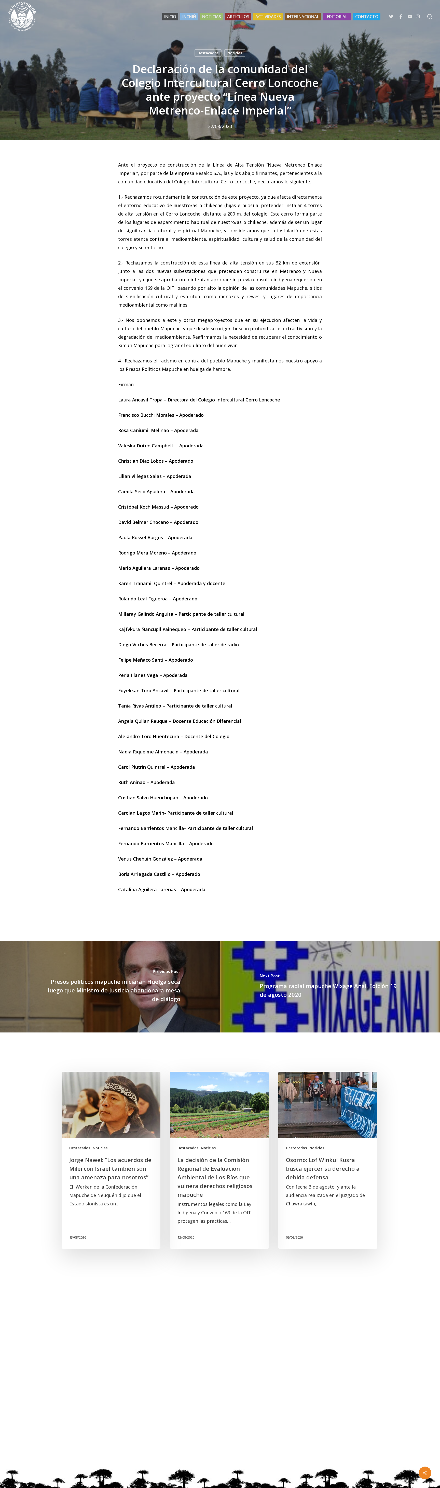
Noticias (234, 53)
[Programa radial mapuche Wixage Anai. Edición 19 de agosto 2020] (330, 986)
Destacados (208, 53)
